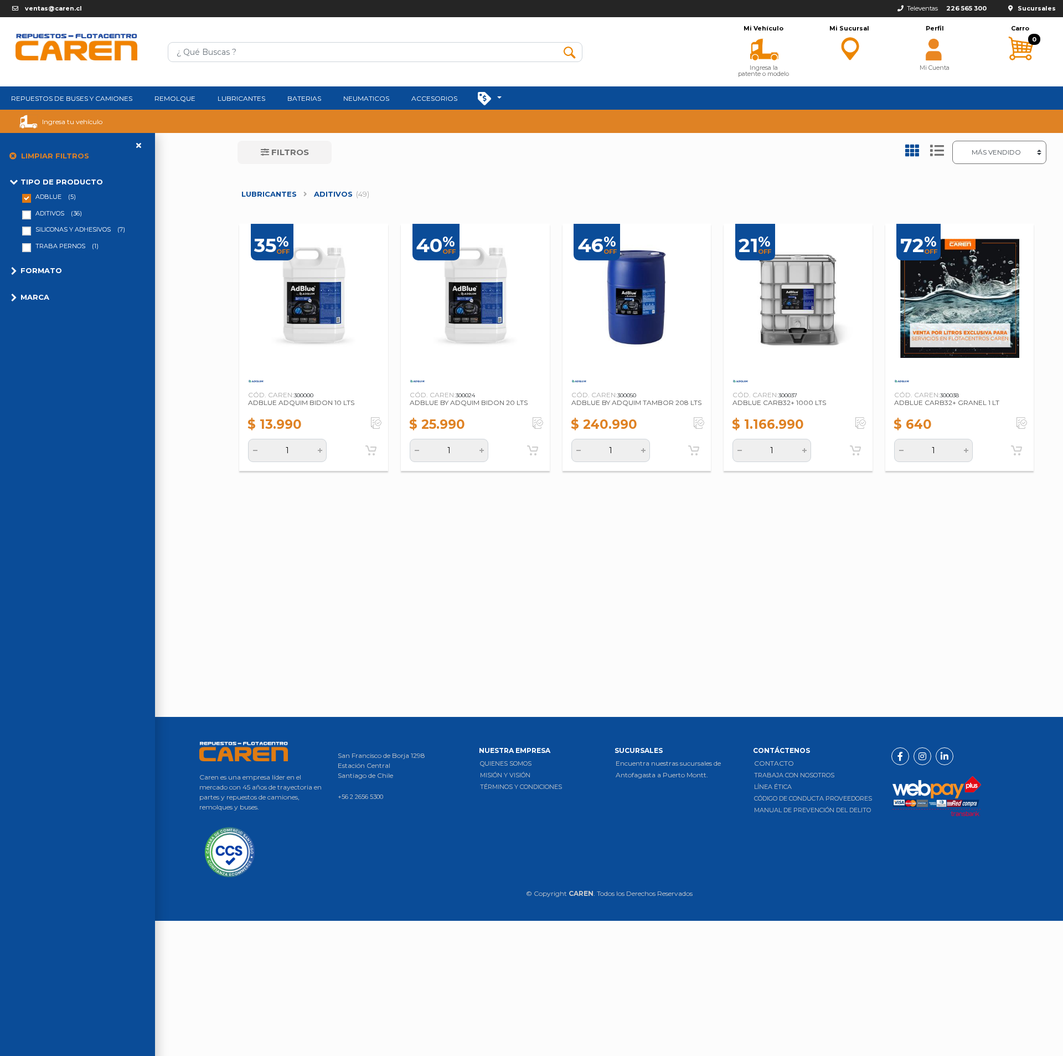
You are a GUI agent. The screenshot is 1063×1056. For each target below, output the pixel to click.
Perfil (935, 28)
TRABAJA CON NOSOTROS (794, 775)
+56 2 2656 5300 (360, 797)
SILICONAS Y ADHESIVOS (80, 229)
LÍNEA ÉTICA (773, 787)
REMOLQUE (174, 98)
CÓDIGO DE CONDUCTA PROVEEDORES (813, 798)
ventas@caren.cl (53, 8)
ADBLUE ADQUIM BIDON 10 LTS (301, 402)
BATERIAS (304, 98)
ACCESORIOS (434, 98)
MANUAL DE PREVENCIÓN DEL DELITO (812, 810)
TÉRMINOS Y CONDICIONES (521, 787)
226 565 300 (966, 8)
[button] (764, 48)
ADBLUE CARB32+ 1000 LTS (779, 402)
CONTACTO (774, 763)
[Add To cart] (371, 450)
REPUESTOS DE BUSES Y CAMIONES (71, 98)
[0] (1020, 70)
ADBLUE (55, 197)
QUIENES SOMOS (506, 763)
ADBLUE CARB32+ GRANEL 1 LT (946, 402)
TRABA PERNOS (67, 246)
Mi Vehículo (763, 28)
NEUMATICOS (366, 98)
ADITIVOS (58, 213)
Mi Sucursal (849, 28)
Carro (1020, 28)
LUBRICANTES (241, 98)
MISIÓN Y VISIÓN (505, 775)
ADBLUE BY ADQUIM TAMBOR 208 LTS (636, 402)
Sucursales (1037, 8)
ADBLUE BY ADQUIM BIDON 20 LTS (469, 402)
